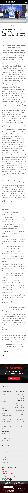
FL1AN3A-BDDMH (19, 415)
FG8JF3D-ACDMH (6, 419)
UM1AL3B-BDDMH (19, 426)
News (4, 457)
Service (5, 452)
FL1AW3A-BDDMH (19, 422)
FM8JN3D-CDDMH (6, 433)
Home (4, 450)
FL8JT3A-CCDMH (19, 408)
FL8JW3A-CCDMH (19, 410)
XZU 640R (4, 401)
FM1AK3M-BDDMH (6, 438)
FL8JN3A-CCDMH (19, 403)
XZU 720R (4, 408)
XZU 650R (4, 403)
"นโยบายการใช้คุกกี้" (19, 483)
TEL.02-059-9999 (8, 474)
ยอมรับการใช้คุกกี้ (8, 487)
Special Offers (7, 455)
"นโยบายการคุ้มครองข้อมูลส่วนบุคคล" (13, 490)
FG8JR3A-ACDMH (6, 426)
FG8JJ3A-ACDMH (6, 413)
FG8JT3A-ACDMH (6, 428)
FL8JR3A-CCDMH (19, 405)
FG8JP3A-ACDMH (6, 424)
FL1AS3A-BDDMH (19, 417)
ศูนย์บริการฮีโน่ (14, 378)
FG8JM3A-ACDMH (6, 422)
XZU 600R (4, 399)
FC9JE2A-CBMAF (19, 394)
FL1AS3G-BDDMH (19, 419)
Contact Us (6, 462)
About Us (5, 459)
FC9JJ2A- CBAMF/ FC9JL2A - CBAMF (19, 397)
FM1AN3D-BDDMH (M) (7, 440)
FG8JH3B (17, 429)
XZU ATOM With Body (7, 396)
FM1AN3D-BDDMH (6, 436)
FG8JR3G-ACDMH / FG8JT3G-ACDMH (7, 416)
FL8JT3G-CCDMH (19, 412)
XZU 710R (4, 406)
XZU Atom (4, 394)
